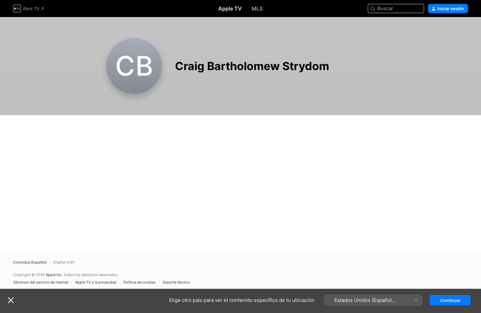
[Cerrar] (11, 300)
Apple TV (230, 8)
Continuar (450, 300)
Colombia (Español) (30, 262)
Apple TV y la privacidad (95, 282)
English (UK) (64, 262)
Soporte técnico (176, 282)
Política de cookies (139, 282)
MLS (257, 8)
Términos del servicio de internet (40, 282)
